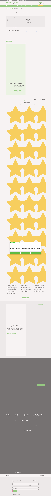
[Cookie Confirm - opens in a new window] (38, 242)
